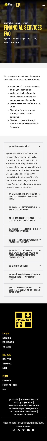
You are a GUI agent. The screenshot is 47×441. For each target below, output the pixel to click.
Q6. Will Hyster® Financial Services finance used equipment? (23, 241)
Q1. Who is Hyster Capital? (19, 146)
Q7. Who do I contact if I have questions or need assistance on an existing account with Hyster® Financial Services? (23, 254)
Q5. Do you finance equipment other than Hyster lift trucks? (23, 230)
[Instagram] (14, 430)
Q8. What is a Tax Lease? (18, 266)
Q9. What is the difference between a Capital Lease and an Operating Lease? (23, 276)
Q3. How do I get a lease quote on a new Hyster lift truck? (23, 208)
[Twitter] (23, 430)
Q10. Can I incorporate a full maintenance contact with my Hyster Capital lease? (24, 290)
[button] (44, 5)
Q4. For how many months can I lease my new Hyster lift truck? (22, 219)
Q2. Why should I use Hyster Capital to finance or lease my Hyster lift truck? (23, 196)
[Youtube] (28, 430)
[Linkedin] (33, 430)
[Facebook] (19, 430)
